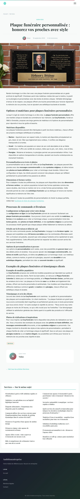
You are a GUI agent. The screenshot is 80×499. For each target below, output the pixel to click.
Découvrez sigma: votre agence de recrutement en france (16, 429)
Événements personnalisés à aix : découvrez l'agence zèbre (58, 431)
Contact (5, 487)
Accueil (5, 14)
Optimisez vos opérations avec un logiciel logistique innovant (19, 401)
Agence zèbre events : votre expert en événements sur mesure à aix (18, 436)
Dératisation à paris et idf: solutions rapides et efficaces (21, 395)
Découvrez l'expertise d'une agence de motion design (20, 423)
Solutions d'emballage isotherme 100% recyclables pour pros (56, 425)
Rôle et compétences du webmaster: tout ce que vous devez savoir (20, 442)
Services (12, 14)
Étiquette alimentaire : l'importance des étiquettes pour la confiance (18, 408)
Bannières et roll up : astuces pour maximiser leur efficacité (58, 438)
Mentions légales (8, 483)
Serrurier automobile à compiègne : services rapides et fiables (58, 403)
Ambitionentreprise (12, 459)
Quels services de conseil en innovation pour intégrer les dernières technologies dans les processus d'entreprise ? (58, 411)
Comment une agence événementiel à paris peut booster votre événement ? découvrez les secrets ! (58, 396)
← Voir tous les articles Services (17, 369)
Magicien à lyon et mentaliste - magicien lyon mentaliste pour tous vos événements (58, 418)
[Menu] (75, 3)
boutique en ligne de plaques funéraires (29, 201)
